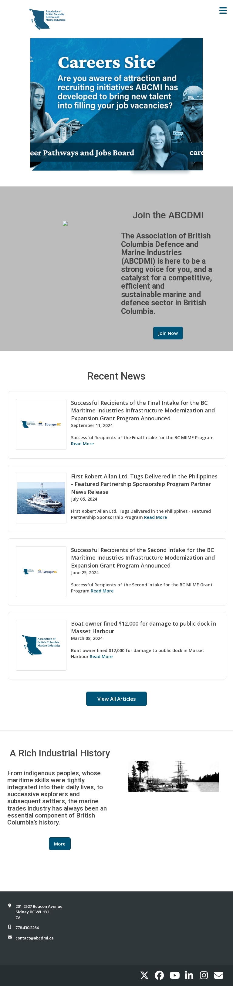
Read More (82, 443)
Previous (36, 108)
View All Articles (116, 698)
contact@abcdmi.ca (34, 938)
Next (197, 108)
